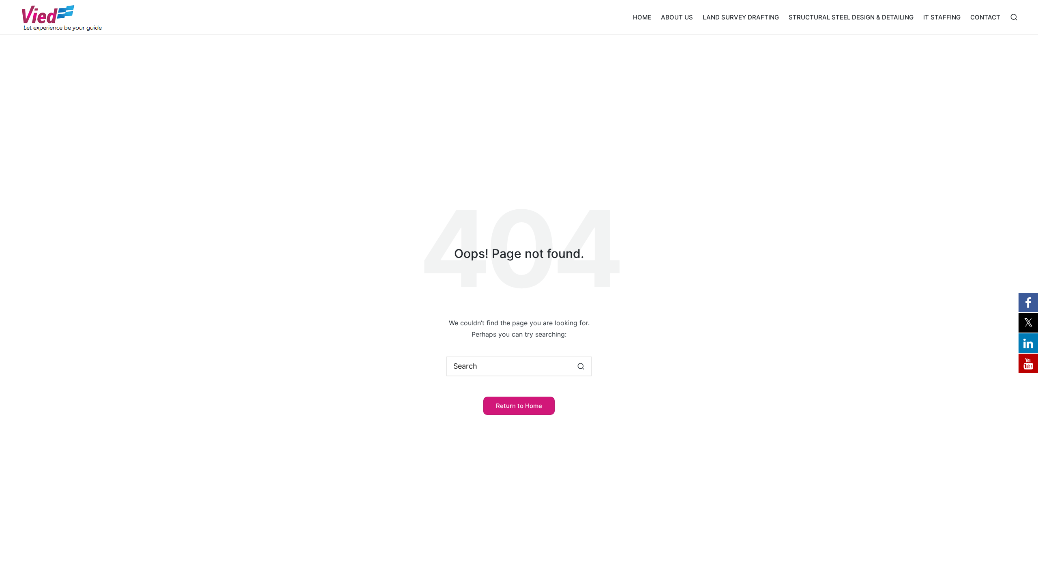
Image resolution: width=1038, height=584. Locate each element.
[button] (581, 366)
